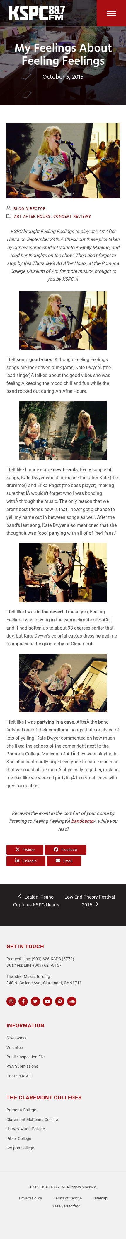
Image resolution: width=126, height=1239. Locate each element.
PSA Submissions (22, 1066)
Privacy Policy (30, 1198)
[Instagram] (10, 1001)
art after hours (32, 216)
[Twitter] (35, 1001)
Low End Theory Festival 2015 (89, 901)
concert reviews (72, 216)
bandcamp (82, 821)
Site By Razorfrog (66, 1206)
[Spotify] (59, 1001)
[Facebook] (22, 1001)
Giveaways (16, 1038)
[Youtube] (47, 1001)
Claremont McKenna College (32, 1119)
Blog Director (29, 208)
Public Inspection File (25, 1057)
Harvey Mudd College (25, 1129)
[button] (111, 13)
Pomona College (21, 1110)
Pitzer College (18, 1138)
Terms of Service (68, 1198)
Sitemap (100, 1198)
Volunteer (15, 1047)
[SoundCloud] (71, 1001)
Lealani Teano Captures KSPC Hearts (36, 901)
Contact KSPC (19, 1076)
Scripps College (20, 1148)
